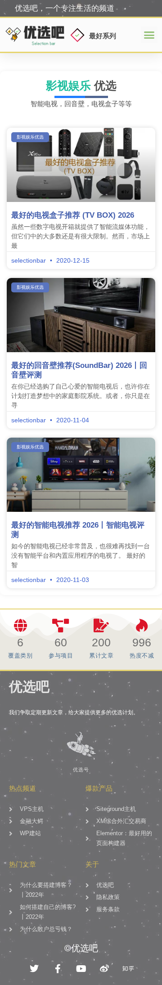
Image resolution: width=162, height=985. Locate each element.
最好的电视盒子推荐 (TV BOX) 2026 (72, 215)
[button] (149, 35)
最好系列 (102, 36)
